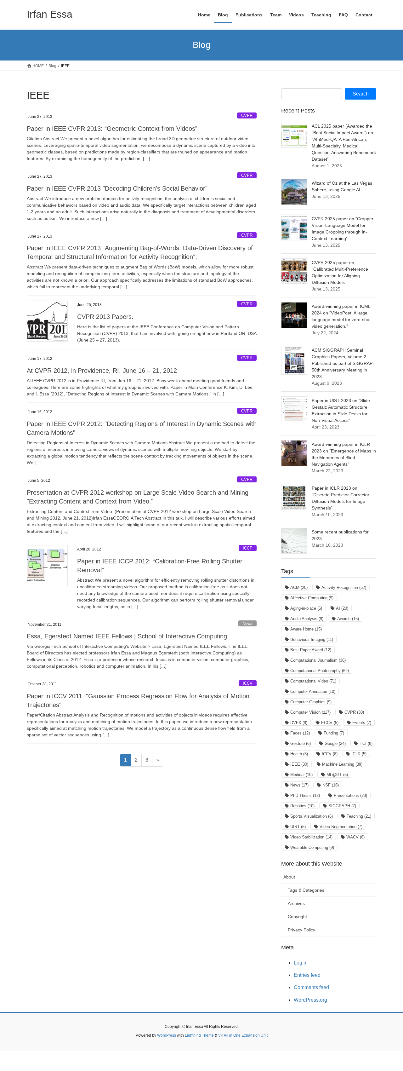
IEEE (299, 764)
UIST (298, 826)
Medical (301, 774)
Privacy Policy (301, 929)
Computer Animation (312, 691)
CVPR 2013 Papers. (105, 316)
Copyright (297, 916)
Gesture (300, 743)
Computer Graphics (311, 702)
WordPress (166, 1035)
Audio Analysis (306, 618)
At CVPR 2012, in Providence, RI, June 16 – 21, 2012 (102, 370)
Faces (300, 733)
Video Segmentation (341, 826)
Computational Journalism (318, 660)
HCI (366, 743)
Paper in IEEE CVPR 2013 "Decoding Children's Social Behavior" (117, 188)
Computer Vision (310, 712)
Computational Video (313, 681)
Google (335, 743)
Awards (348, 618)
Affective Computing (311, 598)
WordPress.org (310, 1000)
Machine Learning (342, 764)
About (289, 876)
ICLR (358, 753)
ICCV (248, 683)
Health (299, 753)
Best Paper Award (310, 650)
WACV (355, 837)
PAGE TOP (387, 1033)
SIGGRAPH (342, 805)
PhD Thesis (305, 795)
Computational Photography (319, 670)
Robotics (302, 805)
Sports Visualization (311, 816)
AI (342, 608)
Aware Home (306, 629)
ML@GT (337, 774)
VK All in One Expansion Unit (243, 1035)
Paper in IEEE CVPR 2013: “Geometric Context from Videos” (112, 128)
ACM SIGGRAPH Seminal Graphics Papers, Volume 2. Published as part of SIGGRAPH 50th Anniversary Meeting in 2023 (344, 363)
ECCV (329, 722)
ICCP (248, 548)
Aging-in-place (306, 608)
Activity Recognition (343, 587)
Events (361, 722)
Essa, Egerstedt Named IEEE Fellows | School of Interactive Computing (127, 636)
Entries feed (307, 975)
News (247, 623)
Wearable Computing (312, 847)
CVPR (247, 115)
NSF (330, 785)
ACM (299, 587)
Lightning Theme (199, 1035)
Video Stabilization (311, 837)
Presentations (350, 795)
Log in (301, 962)
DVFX (298, 722)
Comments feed (311, 987)
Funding (334, 733)
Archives (296, 903)
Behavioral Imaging (311, 639)
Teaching (359, 816)
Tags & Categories (306, 890)
